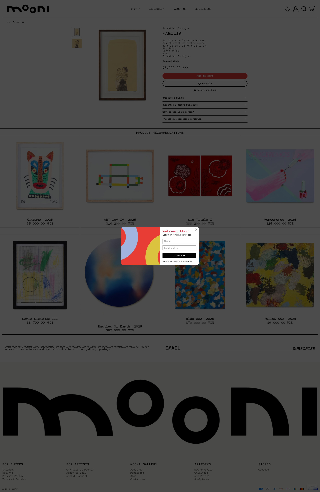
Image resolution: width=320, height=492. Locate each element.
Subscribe (179, 255)
